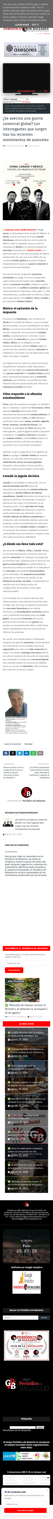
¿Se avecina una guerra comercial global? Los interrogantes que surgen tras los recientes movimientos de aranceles (31, 824)
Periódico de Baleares (15, 146)
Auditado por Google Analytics (27, 1267)
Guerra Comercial (17, 106)
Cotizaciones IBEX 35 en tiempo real (26, 1472)
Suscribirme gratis (25, 1510)
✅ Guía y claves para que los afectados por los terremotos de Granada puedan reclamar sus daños (25, 1067)
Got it (35, 24)
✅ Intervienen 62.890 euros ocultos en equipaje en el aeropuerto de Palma (26, 1100)
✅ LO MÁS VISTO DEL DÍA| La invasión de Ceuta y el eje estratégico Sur (26, 1034)
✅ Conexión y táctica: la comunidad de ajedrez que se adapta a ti (25, 1084)
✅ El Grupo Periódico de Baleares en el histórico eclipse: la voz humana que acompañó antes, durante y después (26, 1051)
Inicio (7, 106)
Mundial (28, 744)
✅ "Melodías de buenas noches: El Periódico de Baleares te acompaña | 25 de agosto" (26, 1009)
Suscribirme (14, 970)
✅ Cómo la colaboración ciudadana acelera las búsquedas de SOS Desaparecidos (25, 1150)
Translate (26, 102)
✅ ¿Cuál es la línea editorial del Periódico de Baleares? (23, 1117)
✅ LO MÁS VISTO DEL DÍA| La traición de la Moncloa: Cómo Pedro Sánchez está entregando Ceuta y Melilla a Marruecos (25, 1167)
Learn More (22, 24)
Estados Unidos (34, 250)
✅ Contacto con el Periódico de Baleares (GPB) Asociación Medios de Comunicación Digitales (25, 1134)
